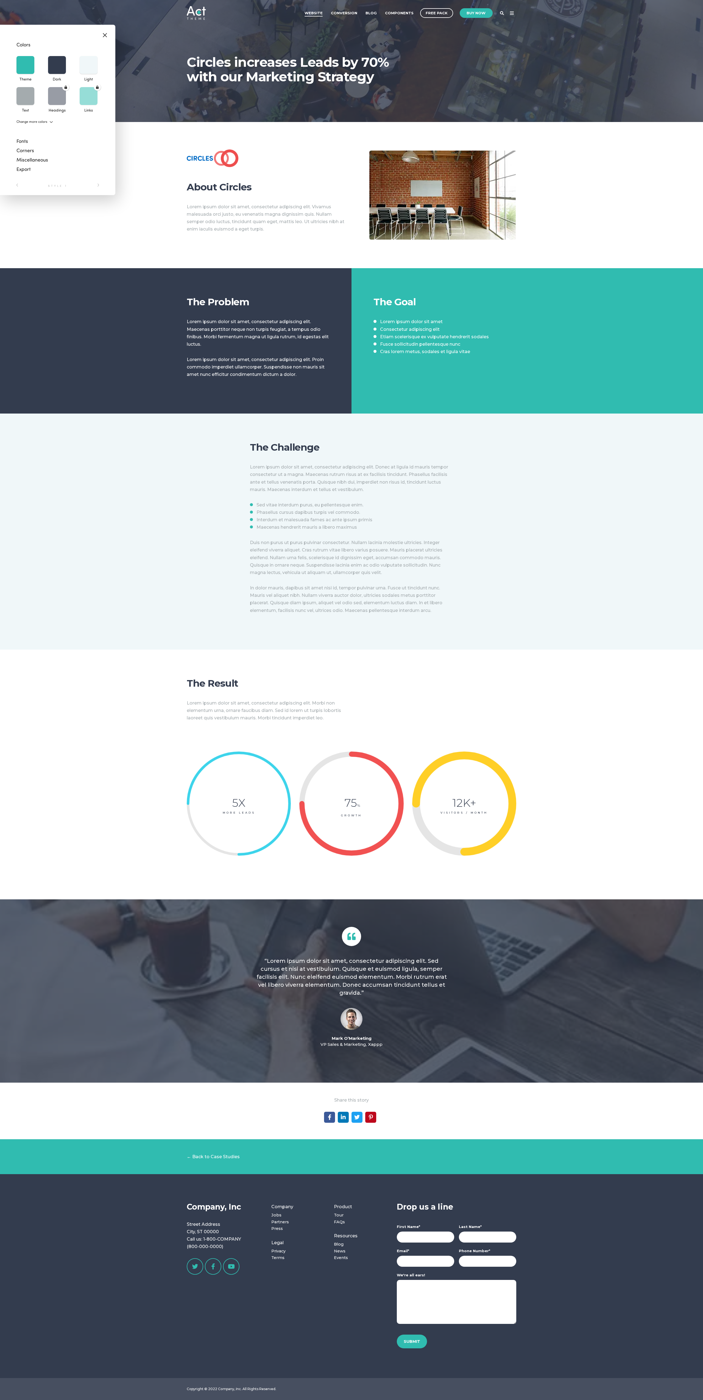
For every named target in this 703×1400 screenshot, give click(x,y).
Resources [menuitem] (346, 1235)
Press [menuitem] (277, 1228)
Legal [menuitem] (277, 1242)
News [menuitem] (339, 1251)
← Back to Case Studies (213, 1156)
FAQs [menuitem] (339, 1221)
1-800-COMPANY (222, 1239)
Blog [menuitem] (371, 13)
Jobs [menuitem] (276, 1215)
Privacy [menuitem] (278, 1251)
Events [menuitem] (341, 1257)
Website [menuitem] (314, 13)
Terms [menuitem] (277, 1257)
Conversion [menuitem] (344, 13)
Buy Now (476, 13)
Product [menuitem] (343, 1206)
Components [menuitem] (399, 13)
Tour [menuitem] (339, 1215)
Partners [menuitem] (280, 1221)
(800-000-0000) (205, 1246)
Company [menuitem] (282, 1206)
